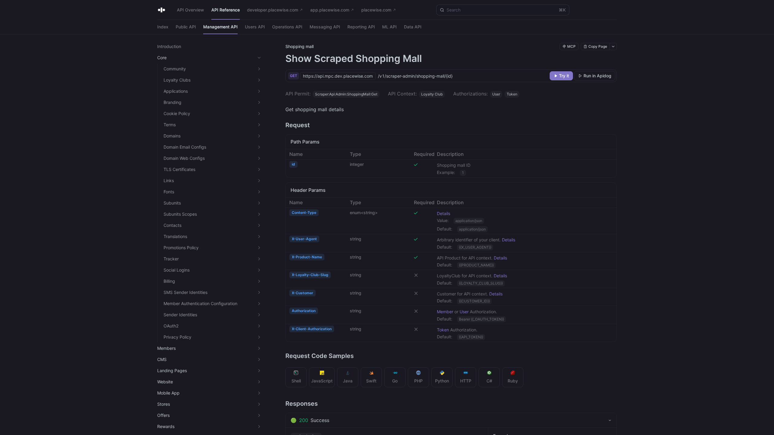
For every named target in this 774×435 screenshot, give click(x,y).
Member (445, 311)
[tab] (296, 377)
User (464, 311)
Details (443, 213)
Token (443, 329)
